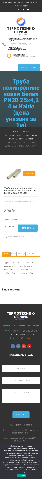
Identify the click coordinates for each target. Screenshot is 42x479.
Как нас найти (32, 2)
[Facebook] (14, 9)
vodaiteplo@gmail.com (17, 50)
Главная (15, 132)
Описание (6, 253)
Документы (30, 253)
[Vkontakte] (18, 9)
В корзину (29, 228)
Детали (13, 253)
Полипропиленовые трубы (21, 139)
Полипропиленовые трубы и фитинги (21, 135)
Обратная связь (21, 6)
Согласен (21, 475)
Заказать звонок (29, 68)
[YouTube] (28, 9)
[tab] (6, 254)
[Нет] (39, 461)
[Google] (23, 9)
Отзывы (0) (21, 253)
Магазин (26, 132)
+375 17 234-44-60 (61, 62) (22, 334)
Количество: (9, 226)
